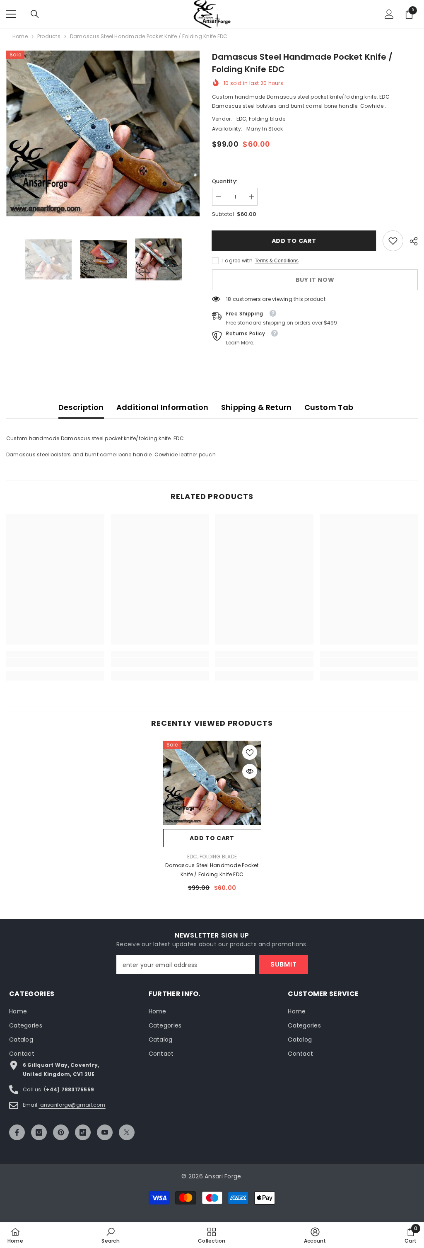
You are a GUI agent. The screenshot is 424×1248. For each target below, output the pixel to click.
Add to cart (294, 241)
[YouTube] (105, 1132)
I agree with (237, 260)
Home (20, 36)
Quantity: (224, 181)
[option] (103, 133)
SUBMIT (283, 964)
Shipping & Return (256, 407)
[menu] (11, 14)
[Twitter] (127, 1132)
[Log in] (389, 14)
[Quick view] (249, 771)
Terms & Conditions (277, 261)
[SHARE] (410, 241)
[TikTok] (83, 1132)
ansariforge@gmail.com (72, 1104)
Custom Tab (329, 407)
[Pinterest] (61, 1132)
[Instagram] (39, 1132)
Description (81, 407)
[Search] (35, 14)
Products (48, 36)
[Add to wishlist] (249, 752)
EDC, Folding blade (260, 118)
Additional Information (162, 407)
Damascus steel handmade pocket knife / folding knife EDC (211, 870)
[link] (393, 240)
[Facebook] (17, 1132)
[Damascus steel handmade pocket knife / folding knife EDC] (212, 783)
